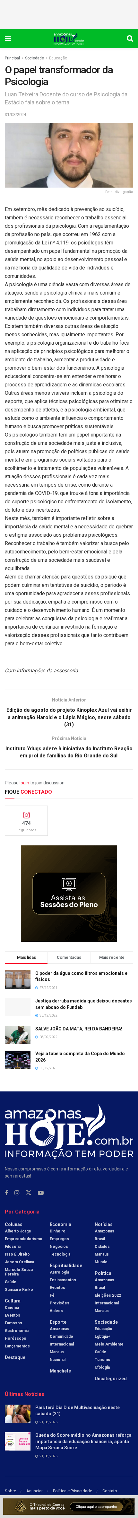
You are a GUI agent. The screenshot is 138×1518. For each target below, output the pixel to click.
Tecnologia (60, 1254)
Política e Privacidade (72, 1490)
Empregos (59, 1239)
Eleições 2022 (108, 1295)
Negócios (59, 1246)
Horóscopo (15, 1338)
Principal (12, 58)
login (24, 782)
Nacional (57, 1359)
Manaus (57, 1352)
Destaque (15, 1357)
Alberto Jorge (18, 1231)
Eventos (12, 1315)
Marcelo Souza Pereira (19, 1271)
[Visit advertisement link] (69, 893)
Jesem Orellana (19, 1262)
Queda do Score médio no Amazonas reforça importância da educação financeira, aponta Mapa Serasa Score (83, 1441)
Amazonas (59, 1329)
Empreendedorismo (23, 1239)
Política (103, 1273)
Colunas (13, 1224)
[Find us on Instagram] (16, 1193)
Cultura (13, 1300)
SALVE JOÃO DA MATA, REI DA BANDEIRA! (78, 1028)
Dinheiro (57, 1231)
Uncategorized (111, 1378)
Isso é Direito (17, 1254)
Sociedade (34, 58)
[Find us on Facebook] (6, 1193)
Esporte (58, 1322)
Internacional (62, 1344)
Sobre (10, 1490)
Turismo (102, 1359)
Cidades (102, 1246)
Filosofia (13, 1246)
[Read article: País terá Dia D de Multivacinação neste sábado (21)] (17, 1414)
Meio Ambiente (109, 1344)
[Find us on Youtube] (41, 1193)
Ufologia (102, 1367)
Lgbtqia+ (102, 1336)
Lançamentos (17, 1346)
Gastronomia (17, 1330)
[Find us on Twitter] (28, 1193)
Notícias (104, 1224)
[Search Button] (130, 38)
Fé (52, 1295)
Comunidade (61, 1336)
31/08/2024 (15, 114)
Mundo (101, 1262)
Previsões (59, 1303)
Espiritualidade (66, 1265)
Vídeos (56, 1311)
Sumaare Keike (19, 1289)
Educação (58, 58)
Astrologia (59, 1272)
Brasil (100, 1239)
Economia (60, 1224)
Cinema (12, 1307)
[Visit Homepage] (68, 38)
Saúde (10, 1282)
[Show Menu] (8, 38)
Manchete (60, 1370)
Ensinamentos (63, 1280)
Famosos (13, 1323)
